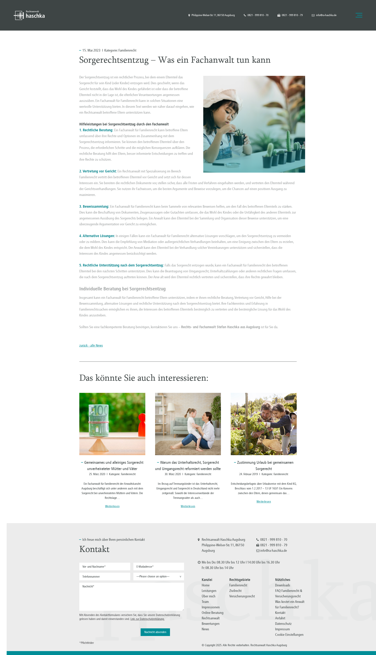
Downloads (282, 585)
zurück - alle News (91, 345)
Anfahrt (280, 618)
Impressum (282, 629)
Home (206, 585)
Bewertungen (211, 623)
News (205, 629)
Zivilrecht (235, 591)
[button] (158, 576)
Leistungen (209, 591)
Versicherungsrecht (242, 596)
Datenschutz (283, 623)
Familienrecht (127, 50)
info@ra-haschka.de (326, 15)
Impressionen (211, 607)
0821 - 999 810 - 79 (292, 15)
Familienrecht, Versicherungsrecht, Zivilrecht (29, 15)
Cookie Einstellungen (289, 634)
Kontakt (280, 613)
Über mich (208, 596)
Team (205, 602)
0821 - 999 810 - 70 (258, 15)
